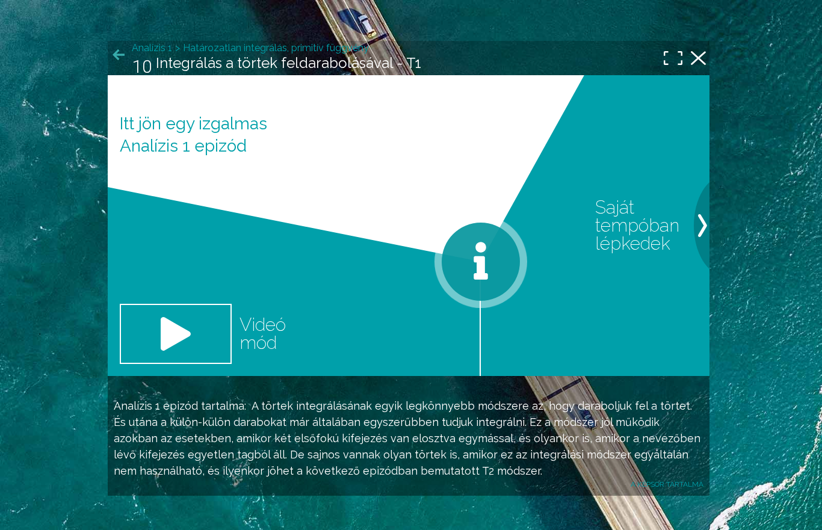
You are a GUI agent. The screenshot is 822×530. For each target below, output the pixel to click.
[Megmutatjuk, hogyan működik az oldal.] (481, 262)
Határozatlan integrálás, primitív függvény (276, 48)
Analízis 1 (137, 405)
